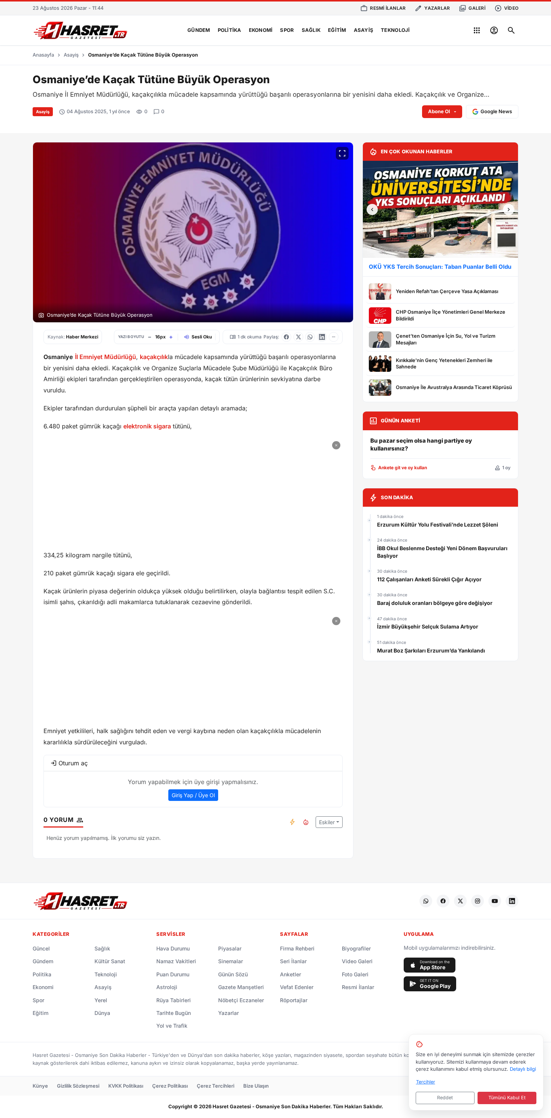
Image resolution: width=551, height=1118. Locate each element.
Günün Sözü (233, 974)
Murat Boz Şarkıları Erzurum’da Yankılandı (431, 650)
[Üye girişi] (494, 30)
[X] (460, 901)
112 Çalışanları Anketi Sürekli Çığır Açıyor (429, 579)
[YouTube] (494, 901)
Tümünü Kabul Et (507, 1097)
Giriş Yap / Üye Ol (193, 795)
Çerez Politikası (170, 1086)
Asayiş (364, 30)
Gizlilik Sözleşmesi (78, 1086)
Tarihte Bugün (173, 1013)
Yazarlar (228, 1013)
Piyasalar (229, 948)
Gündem (198, 30)
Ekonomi (261, 30)
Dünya (102, 1013)
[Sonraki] (508, 209)
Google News (496, 111)
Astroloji (166, 987)
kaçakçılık (154, 357)
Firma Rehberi (297, 948)
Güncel (41, 948)
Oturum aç (73, 763)
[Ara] (511, 30)
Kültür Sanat (109, 961)
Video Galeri (357, 961)
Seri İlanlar (293, 961)
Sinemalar (230, 961)
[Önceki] (372, 209)
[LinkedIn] (512, 901)
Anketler (290, 974)
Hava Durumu (173, 948)
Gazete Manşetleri (241, 987)
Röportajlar (293, 1000)
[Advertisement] (193, 491)
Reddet (445, 1097)
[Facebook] (443, 901)
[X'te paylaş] (298, 337)
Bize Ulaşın (256, 1086)
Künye (40, 1086)
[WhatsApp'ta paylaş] (310, 337)
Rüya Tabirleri (173, 1000)
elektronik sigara (147, 426)
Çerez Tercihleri (215, 1086)
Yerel (100, 1000)
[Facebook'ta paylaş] (286, 337)
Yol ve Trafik (171, 1025)
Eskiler (327, 822)
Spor (287, 30)
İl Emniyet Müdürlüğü (105, 357)
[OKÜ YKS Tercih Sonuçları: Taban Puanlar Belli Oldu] (440, 209)
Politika (229, 30)
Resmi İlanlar (358, 987)
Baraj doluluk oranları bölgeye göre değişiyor (435, 603)
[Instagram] (477, 901)
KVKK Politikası (125, 1086)
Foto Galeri (355, 974)
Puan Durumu (172, 974)
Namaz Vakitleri (176, 961)
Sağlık (311, 30)
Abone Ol (439, 111)
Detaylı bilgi (523, 1069)
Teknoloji (395, 30)
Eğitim (337, 30)
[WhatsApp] (425, 901)
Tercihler (425, 1082)
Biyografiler (356, 948)
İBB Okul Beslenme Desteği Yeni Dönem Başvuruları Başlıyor (442, 552)
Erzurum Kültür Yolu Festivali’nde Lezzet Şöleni (437, 524)
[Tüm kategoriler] (477, 30)
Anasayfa (43, 55)
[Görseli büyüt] (342, 153)
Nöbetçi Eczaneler (241, 1000)
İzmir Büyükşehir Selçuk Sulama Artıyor (427, 626)
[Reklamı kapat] (336, 445)
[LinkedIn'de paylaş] (322, 337)
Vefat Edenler (296, 987)
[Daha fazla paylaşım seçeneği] (333, 337)
